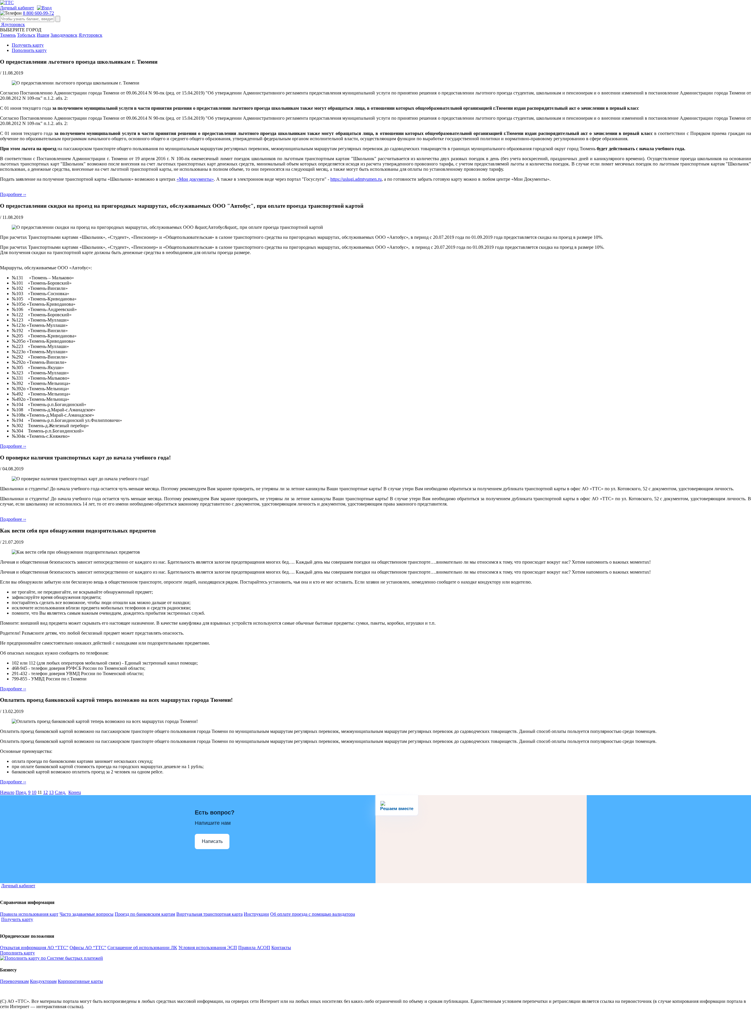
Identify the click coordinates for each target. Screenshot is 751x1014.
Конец (74, 792)
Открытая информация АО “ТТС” (34, 947)
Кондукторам (43, 981)
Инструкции (256, 914)
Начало (7, 792)
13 (51, 792)
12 (45, 792)
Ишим (43, 35)
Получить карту (28, 45)
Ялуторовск (12, 24)
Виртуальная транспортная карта (209, 914)
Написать (212, 841)
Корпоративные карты (80, 981)
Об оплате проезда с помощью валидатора (312, 914)
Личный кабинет (17, 7)
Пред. (21, 792)
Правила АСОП (254, 947)
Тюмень (8, 35)
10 (34, 792)
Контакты (281, 947)
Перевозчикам (14, 981)
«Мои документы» (195, 179)
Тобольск (26, 35)
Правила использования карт (29, 914)
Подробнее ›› (13, 194)
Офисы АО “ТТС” (88, 947)
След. (60, 792)
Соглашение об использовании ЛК (142, 947)
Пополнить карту (29, 50)
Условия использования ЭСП (207, 947)
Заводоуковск (63, 35)
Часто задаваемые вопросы (87, 914)
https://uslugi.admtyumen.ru (356, 179)
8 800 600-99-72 (38, 13)
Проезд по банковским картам (145, 914)
